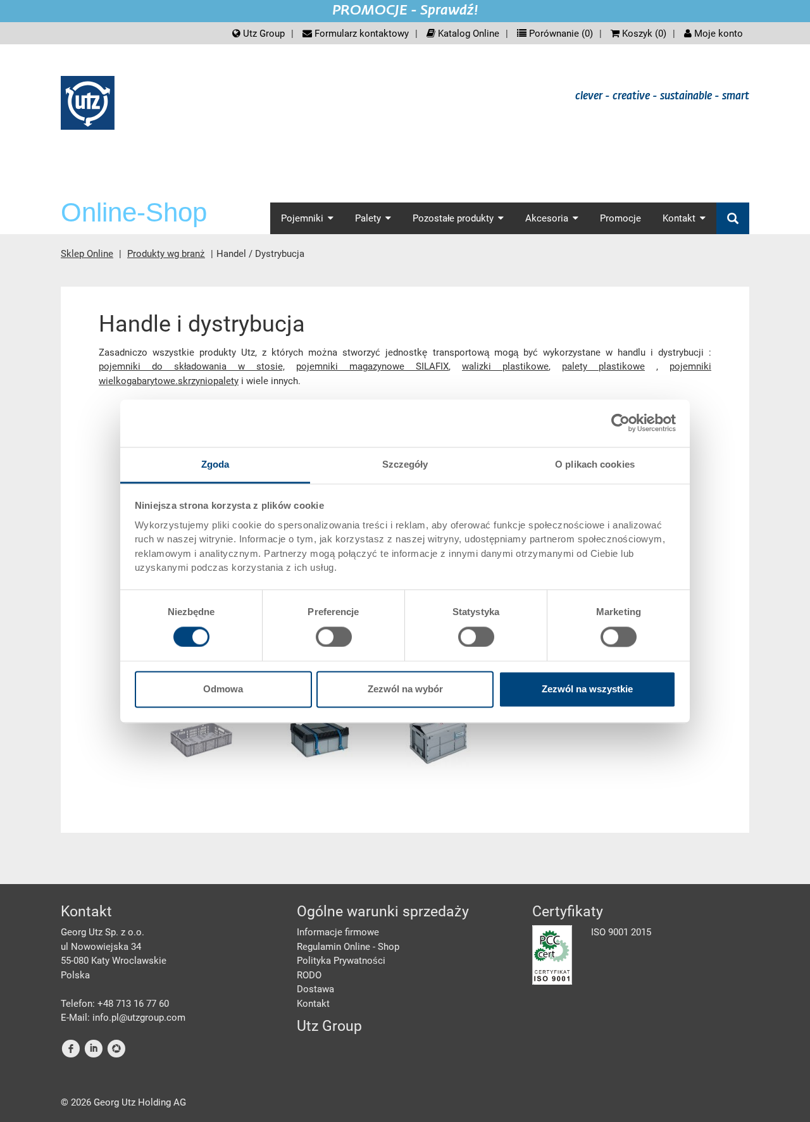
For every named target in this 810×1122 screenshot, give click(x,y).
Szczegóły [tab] (405, 464)
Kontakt (313, 1003)
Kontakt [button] (679, 218)
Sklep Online (87, 253)
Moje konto (717, 33)
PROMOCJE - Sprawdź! (405, 11)
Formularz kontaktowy (360, 33)
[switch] (334, 636)
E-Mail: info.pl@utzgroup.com (123, 1017)
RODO (309, 975)
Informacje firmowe (338, 932)
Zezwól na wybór (405, 689)
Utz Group (262, 33)
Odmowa (223, 689)
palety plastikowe (603, 366)
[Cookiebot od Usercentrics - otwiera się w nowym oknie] (620, 422)
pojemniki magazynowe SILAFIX (372, 366)
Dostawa (315, 989)
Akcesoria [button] (546, 218)
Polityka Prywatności (341, 960)
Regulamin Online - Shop (348, 946)
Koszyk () (643, 33)
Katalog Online (467, 33)
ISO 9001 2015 (621, 932)
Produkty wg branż (166, 253)
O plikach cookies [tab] (595, 464)
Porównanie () (559, 33)
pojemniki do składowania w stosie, (192, 366)
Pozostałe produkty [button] (453, 218)
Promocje (620, 218)
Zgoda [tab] (215, 464)
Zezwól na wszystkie (587, 689)
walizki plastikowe (505, 366)
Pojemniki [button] (302, 218)
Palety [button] (368, 218)
